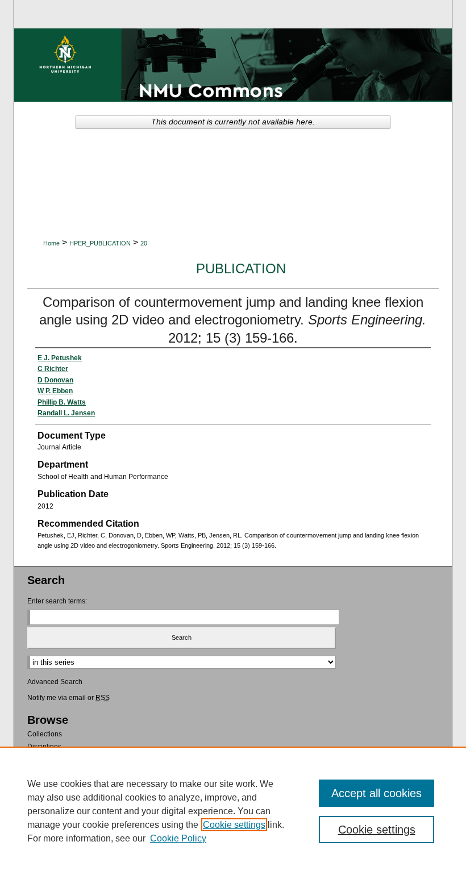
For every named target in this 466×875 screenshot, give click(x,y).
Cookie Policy (178, 838)
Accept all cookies (376, 793)
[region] (233, 811)
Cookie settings (234, 825)
